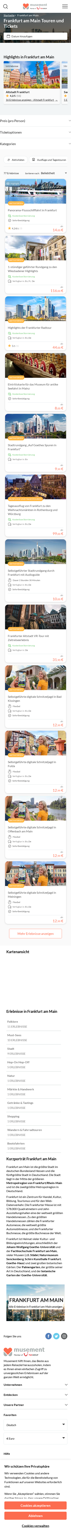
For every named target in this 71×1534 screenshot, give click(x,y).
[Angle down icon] (48, 120)
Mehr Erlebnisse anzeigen (35, 934)
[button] (15, 159)
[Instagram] (63, 1336)
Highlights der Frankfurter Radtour (30, 327)
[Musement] (35, 6)
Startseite (9, 15)
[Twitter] (56, 1336)
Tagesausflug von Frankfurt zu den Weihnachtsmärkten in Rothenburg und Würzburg (33, 510)
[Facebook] (48, 1336)
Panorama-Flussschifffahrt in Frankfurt (32, 210)
